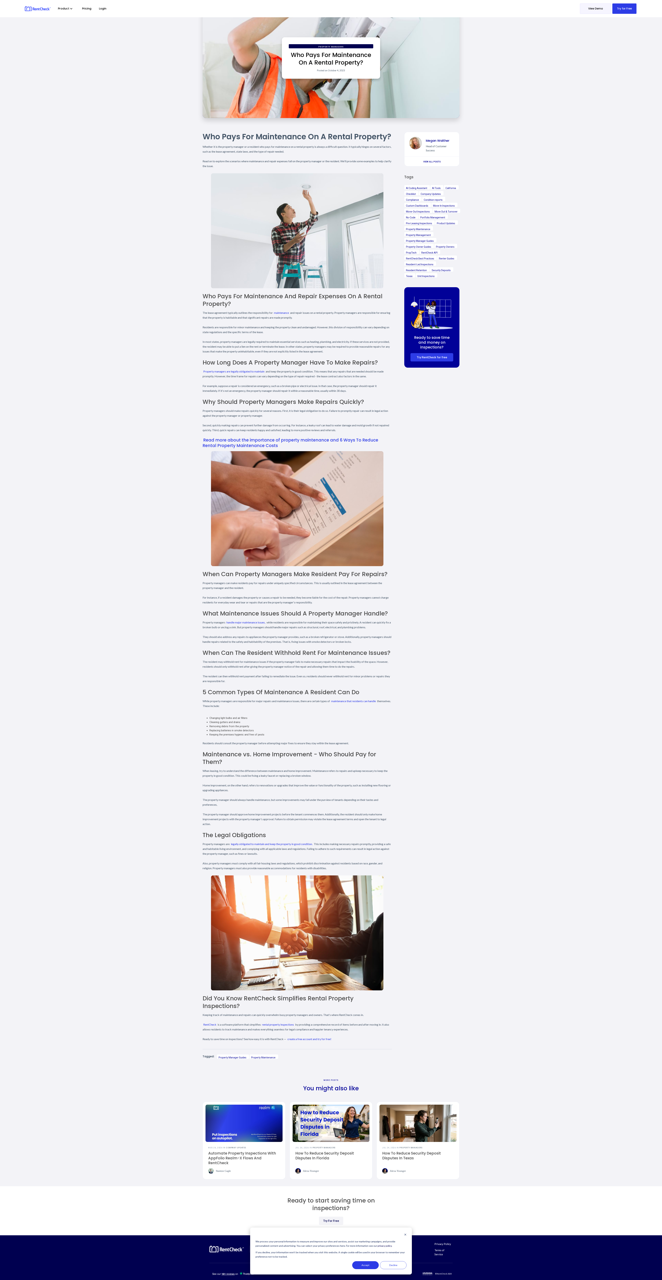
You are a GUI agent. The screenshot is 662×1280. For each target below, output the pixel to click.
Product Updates (446, 223)
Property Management (418, 235)
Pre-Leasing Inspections (419, 223)
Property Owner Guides (418, 246)
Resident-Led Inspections (419, 264)
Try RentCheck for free (432, 357)
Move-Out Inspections (418, 211)
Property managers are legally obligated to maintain (233, 371)
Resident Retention (416, 270)
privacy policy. (385, 1245)
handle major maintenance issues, (246, 622)
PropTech (411, 252)
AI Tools (436, 188)
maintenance (281, 312)
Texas (409, 276)
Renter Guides (446, 258)
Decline (393, 1265)
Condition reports (433, 199)
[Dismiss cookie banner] (405, 1235)
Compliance (412, 199)
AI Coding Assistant (416, 188)
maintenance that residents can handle (353, 701)
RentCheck (209, 1024)
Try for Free (624, 8)
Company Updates (431, 194)
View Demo (595, 8)
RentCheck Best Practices (420, 258)
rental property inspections (278, 1024)
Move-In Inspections (444, 205)
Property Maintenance (263, 1057)
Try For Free (331, 1221)
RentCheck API (429, 252)
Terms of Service (439, 1252)
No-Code (410, 217)
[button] (65, 8)
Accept (365, 1265)
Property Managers (331, 47)
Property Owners (445, 246)
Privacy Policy (442, 1243)
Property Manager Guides (232, 1057)
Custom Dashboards (417, 205)
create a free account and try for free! (309, 1039)
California (450, 188)
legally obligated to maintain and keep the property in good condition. (272, 844)
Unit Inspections (426, 276)
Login (102, 9)
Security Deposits (441, 270)
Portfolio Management (432, 217)
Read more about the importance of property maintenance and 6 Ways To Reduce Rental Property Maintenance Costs (290, 442)
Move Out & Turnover (446, 211)
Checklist (411, 194)
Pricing (86, 9)
